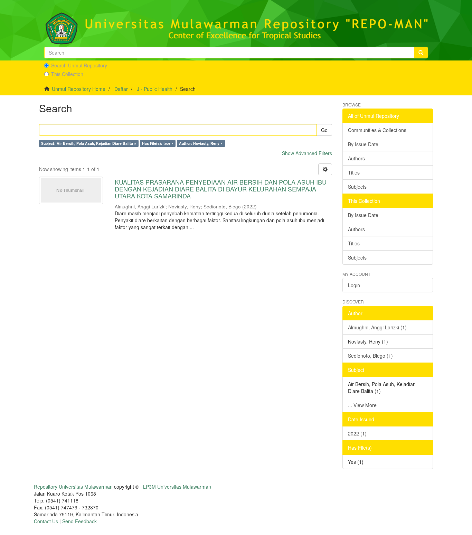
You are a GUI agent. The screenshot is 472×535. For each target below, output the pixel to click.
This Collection (67, 74)
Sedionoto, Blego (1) (370, 355)
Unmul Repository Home (78, 88)
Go (324, 129)
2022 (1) (357, 433)
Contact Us (46, 521)
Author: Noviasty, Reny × (201, 143)
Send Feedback (79, 521)
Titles (354, 172)
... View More (362, 405)
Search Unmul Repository (79, 65)
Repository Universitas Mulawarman (73, 486)
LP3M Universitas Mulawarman (177, 486)
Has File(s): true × (157, 143)
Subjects (357, 186)
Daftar (121, 88)
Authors (356, 158)
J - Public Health (154, 88)
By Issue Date (363, 144)
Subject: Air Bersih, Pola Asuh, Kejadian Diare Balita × (88, 143)
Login (354, 285)
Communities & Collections (377, 129)
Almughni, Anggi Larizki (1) (377, 327)
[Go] (421, 52)
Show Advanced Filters (307, 153)
